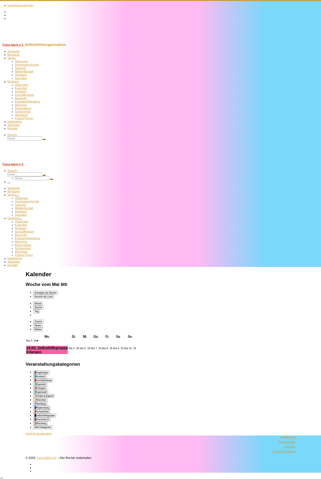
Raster (45, 292)
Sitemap (289, 446)
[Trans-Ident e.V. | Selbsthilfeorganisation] (23, 40)
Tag (36, 311)
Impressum (288, 437)
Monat (38, 303)
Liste (44, 296)
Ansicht (39, 433)
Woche (38, 307)
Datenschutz (287, 441)
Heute (38, 325)
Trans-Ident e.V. (46, 457)
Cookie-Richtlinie (284, 451)
